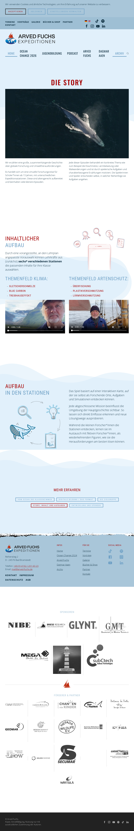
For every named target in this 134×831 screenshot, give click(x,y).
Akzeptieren (15, 11)
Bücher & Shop (51, 22)
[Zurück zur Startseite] (30, 38)
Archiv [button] (119, 53)
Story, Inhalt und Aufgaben (49, 505)
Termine (10, 22)
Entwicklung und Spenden (86, 505)
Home (11, 53)
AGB (28, 579)
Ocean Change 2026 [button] (28, 53)
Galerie (36, 22)
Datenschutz (14, 579)
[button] (128, 53)
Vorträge (23, 22)
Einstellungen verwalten (65, 11)
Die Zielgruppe (108, 499)
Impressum (26, 575)
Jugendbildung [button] (52, 53)
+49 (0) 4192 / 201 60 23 (26, 565)
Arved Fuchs (87, 53)
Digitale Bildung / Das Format (76, 499)
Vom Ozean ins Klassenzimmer (35, 499)
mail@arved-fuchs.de (22, 569)
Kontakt (10, 25)
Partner (68, 22)
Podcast (72, 53)
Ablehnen (36, 11)
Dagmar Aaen (104, 53)
